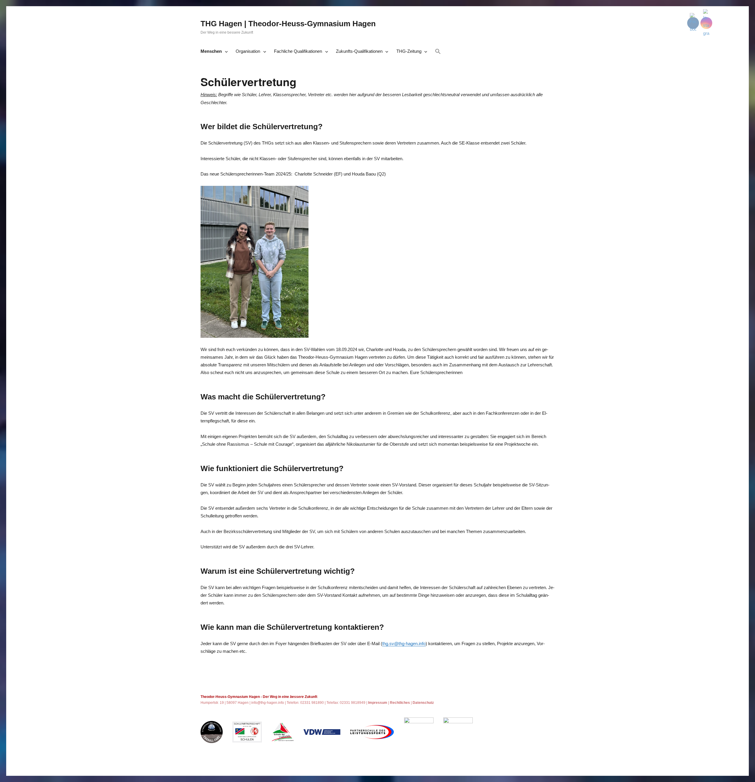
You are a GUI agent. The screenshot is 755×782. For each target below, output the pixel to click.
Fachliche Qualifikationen (298, 51)
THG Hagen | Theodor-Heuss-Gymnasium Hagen (288, 23)
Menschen (211, 51)
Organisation (248, 51)
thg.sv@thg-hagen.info (404, 643)
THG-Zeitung (408, 51)
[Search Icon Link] (438, 51)
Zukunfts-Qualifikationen (359, 51)
